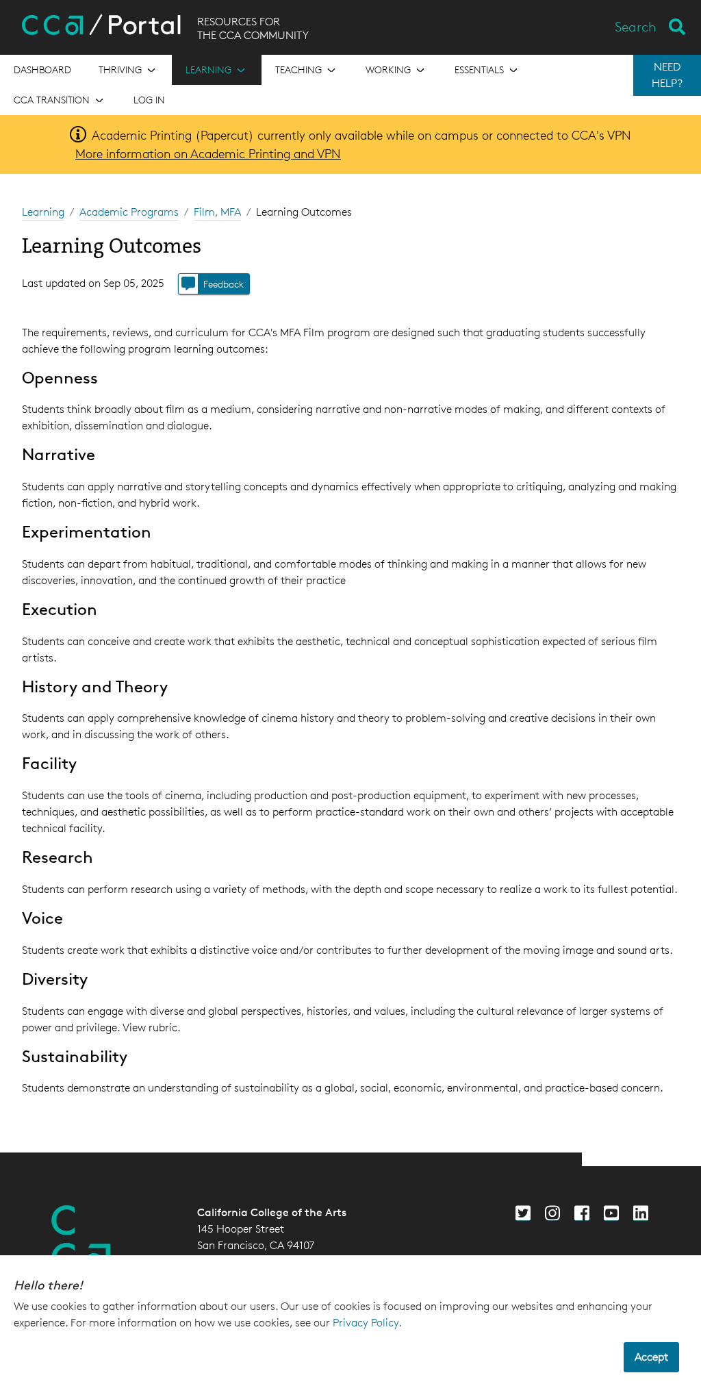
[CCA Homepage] (81, 1239)
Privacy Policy (365, 1322)
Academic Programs (129, 211)
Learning (43, 211)
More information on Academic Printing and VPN (208, 153)
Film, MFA (217, 211)
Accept (651, 1356)
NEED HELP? (667, 75)
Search (636, 26)
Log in (149, 99)
